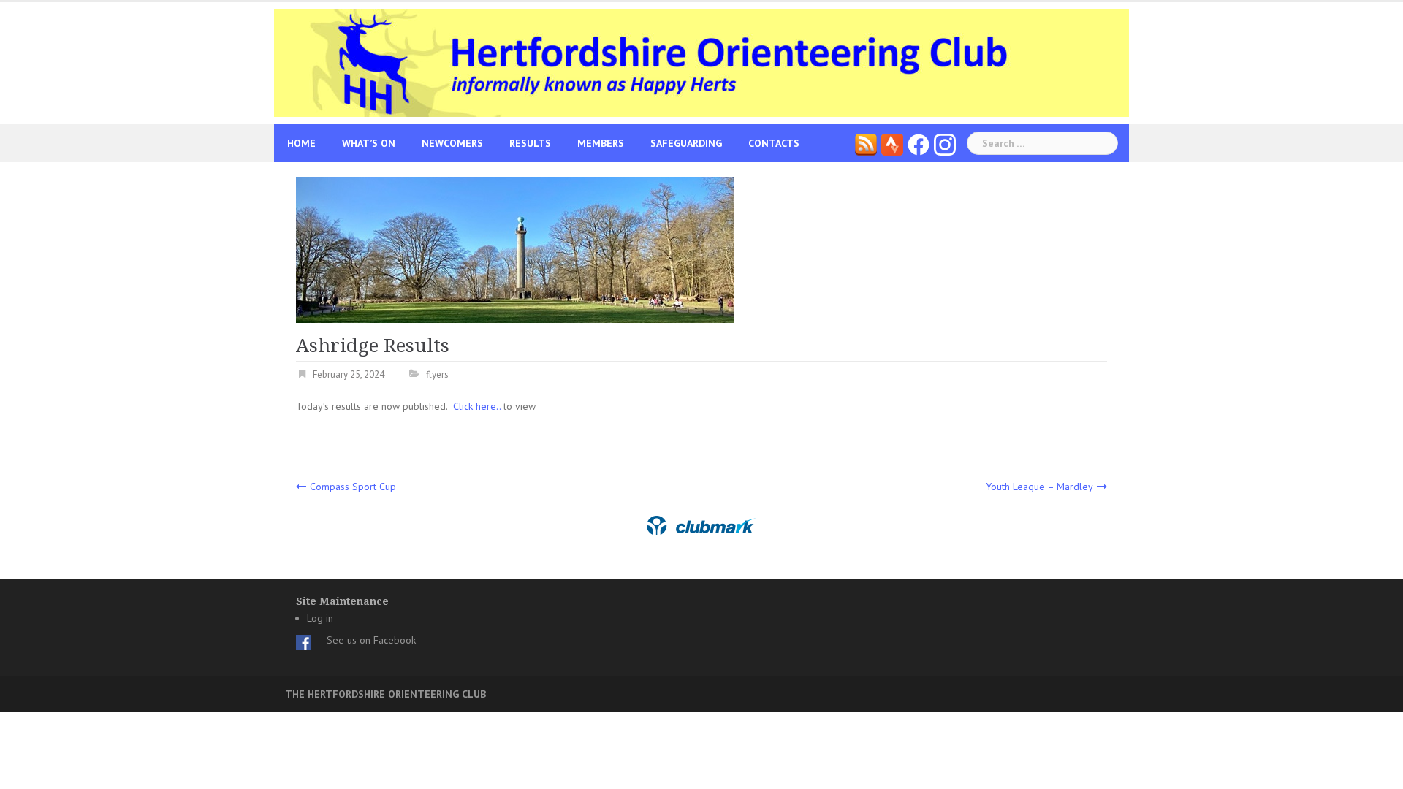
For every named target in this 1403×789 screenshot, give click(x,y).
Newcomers (452, 143)
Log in (320, 618)
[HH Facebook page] (918, 143)
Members (600, 143)
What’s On (368, 143)
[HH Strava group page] (892, 143)
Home (301, 143)
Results (530, 143)
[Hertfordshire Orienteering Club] (701, 62)
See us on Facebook (371, 640)
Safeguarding (686, 143)
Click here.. (478, 406)
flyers (437, 374)
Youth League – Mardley (1039, 486)
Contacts (773, 143)
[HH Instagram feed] (945, 143)
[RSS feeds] (866, 143)
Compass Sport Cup (353, 486)
